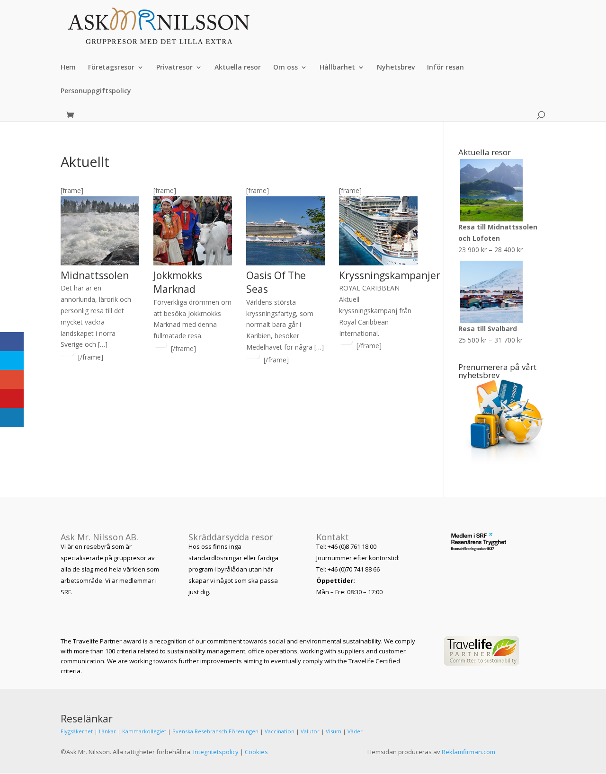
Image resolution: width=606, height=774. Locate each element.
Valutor (310, 731)
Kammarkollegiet (144, 731)
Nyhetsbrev (396, 67)
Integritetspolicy (216, 752)
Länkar (107, 731)
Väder (355, 731)
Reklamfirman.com (468, 752)
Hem (68, 67)
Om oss (285, 67)
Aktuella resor (237, 67)
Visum (333, 731)
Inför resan (445, 67)
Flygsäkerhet (77, 731)
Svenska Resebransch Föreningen (215, 731)
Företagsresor (111, 67)
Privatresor (174, 67)
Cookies (256, 752)
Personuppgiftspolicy (96, 91)
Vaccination (279, 731)
